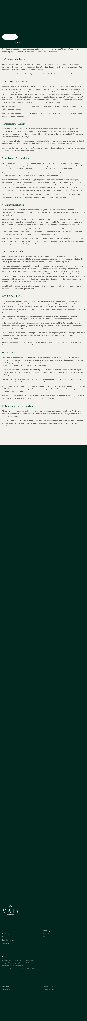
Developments (7, 937)
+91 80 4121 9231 (29, 969)
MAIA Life (5, 943)
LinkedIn (5, 990)
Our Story (5, 934)
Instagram (5, 987)
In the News (48, 934)
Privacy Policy (78, 37)
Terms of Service (50, 989)
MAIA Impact (48, 931)
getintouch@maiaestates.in (11, 969)
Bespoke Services (8, 940)
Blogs (45, 937)
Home (4, 931)
